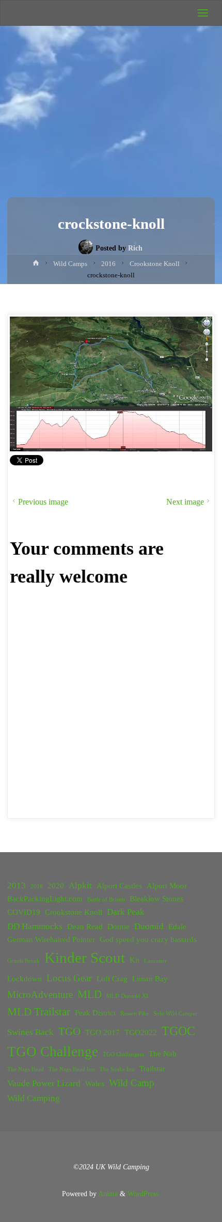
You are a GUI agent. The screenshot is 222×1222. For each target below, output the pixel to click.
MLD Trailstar (38, 1012)
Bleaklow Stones (156, 899)
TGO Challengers (123, 1054)
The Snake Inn (117, 1069)
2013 (16, 885)
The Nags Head (25, 1069)
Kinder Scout (84, 957)
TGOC (178, 1031)
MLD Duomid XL (128, 996)
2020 (55, 886)
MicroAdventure (40, 994)
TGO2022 (140, 1032)
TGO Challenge (52, 1051)
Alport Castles (119, 886)
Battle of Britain (106, 899)
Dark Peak (126, 912)
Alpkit (80, 885)
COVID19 (23, 912)
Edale (177, 926)
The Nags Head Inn (72, 1069)
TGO (69, 1031)
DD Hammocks (34, 926)
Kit (134, 960)
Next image (185, 501)
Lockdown (24, 979)
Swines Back (30, 1032)
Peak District (95, 1013)
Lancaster (155, 961)
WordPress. (144, 1193)
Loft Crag (112, 979)
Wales (94, 1083)
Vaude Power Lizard (44, 1083)
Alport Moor (167, 886)
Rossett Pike (134, 1013)
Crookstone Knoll (73, 912)
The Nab (163, 1053)
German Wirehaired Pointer (51, 939)
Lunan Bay (150, 979)
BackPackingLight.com (45, 899)
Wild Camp (131, 1082)
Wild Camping (33, 1098)
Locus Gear (69, 978)
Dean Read (85, 926)
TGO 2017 (102, 1032)
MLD (89, 994)
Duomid (149, 926)
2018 (36, 886)
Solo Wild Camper (175, 1013)
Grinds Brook (23, 961)
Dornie (118, 926)
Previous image (43, 501)
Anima (107, 1193)
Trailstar (152, 1068)
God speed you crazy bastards (148, 939)
